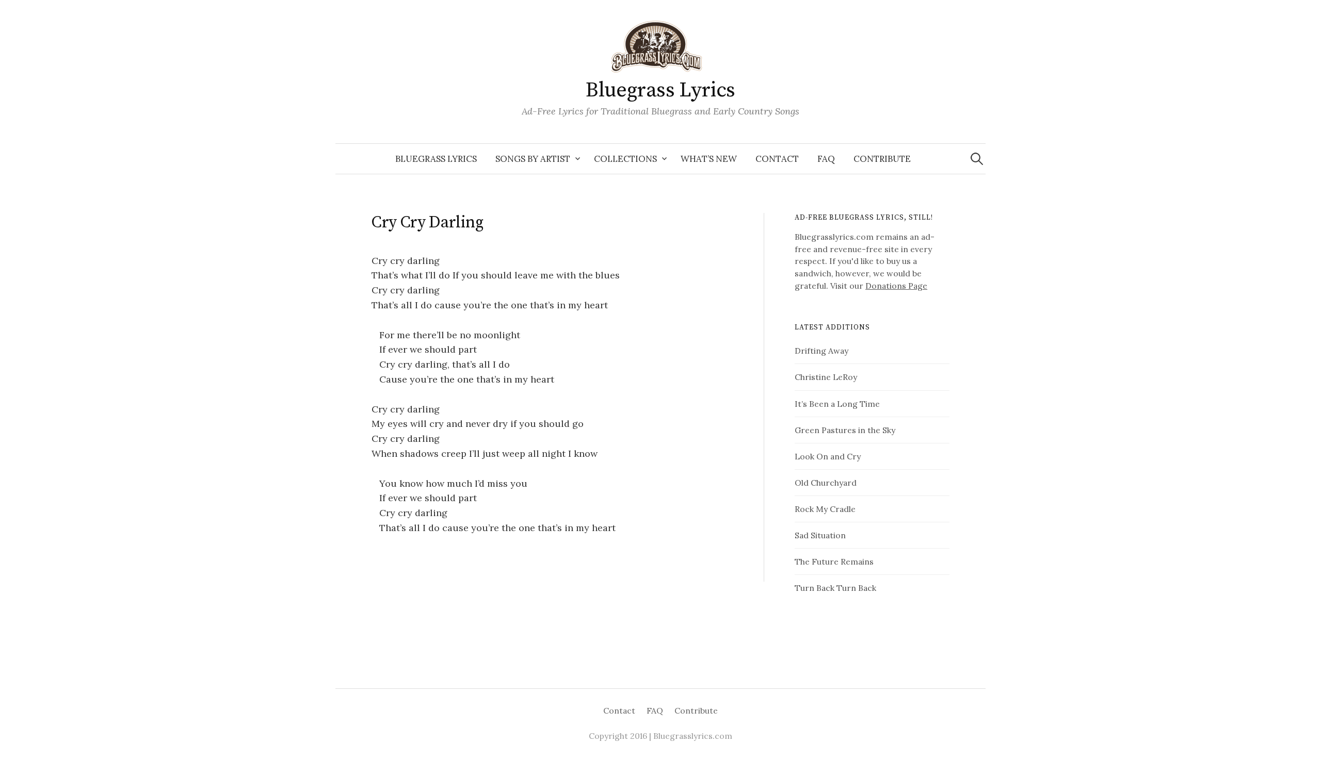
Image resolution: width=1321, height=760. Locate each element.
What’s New (709, 158)
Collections (625, 158)
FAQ (826, 158)
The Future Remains (834, 561)
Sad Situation (820, 535)
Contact (777, 158)
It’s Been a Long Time (837, 404)
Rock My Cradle (825, 509)
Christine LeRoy (826, 377)
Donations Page (896, 285)
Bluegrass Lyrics (660, 90)
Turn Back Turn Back (835, 588)
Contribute (882, 158)
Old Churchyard (826, 482)
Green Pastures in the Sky (845, 430)
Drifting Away (821, 350)
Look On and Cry (828, 456)
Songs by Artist (532, 158)
